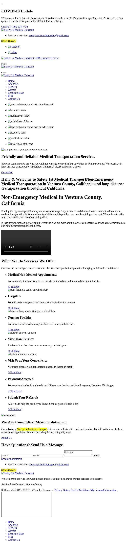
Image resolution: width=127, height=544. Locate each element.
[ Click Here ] (15, 372)
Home (11, 80)
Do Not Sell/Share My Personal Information (94, 490)
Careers (12, 89)
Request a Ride (16, 92)
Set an (11, 458)
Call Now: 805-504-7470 (14, 26)
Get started (7, 172)
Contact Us (14, 98)
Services (12, 86)
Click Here (13, 286)
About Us (13, 83)
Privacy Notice (62, 490)
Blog (10, 95)
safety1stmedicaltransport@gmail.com (49, 35)
